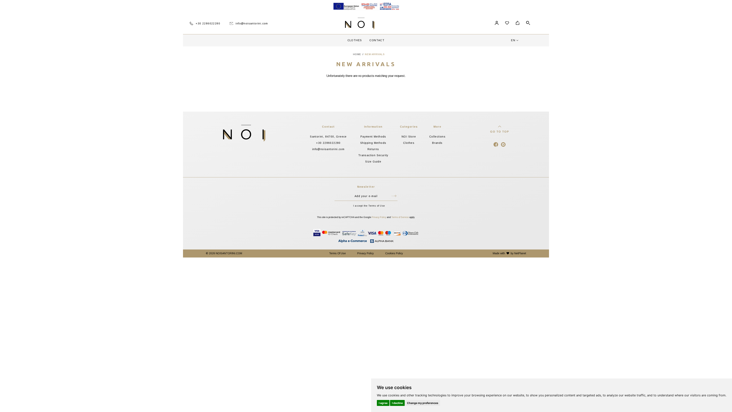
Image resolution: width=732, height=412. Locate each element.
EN (513, 40)
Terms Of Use (337, 253)
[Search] (528, 23)
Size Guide (373, 161)
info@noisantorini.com (328, 149)
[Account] (496, 23)
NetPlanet (520, 253)
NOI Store (409, 136)
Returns (373, 149)
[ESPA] (366, 6)
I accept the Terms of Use (369, 206)
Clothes (355, 40)
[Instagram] (503, 145)
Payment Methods (373, 136)
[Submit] (393, 197)
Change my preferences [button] (422, 403)
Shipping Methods (373, 142)
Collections (437, 136)
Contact (376, 40)
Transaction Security (373, 155)
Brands (437, 142)
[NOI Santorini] (360, 23)
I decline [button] (397, 403)
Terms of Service (400, 217)
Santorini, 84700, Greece (328, 136)
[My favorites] (507, 23)
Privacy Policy (379, 217)
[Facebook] (496, 145)
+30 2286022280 (328, 142)
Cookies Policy (394, 253)
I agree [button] (383, 403)
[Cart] (517, 23)
